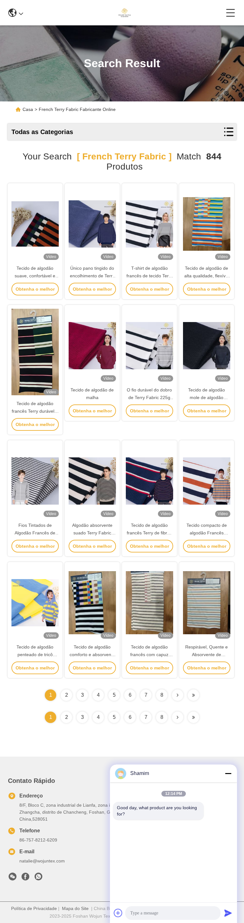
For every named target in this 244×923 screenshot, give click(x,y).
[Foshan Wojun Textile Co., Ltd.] (124, 13)
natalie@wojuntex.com (42, 860)
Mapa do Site (75, 908)
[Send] (228, 913)
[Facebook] (25, 878)
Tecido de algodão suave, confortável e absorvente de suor (35, 276)
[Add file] (118, 913)
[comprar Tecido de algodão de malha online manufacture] (92, 345)
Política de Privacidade (34, 908)
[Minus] (228, 773)
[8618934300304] (38, 878)
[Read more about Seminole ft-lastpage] (193, 717)
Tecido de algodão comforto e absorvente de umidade (92, 654)
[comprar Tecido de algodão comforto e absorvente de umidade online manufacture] (92, 602)
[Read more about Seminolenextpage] (177, 717)
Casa (28, 109)
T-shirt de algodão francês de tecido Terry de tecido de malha (149, 276)
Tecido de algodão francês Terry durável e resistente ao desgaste (35, 411)
